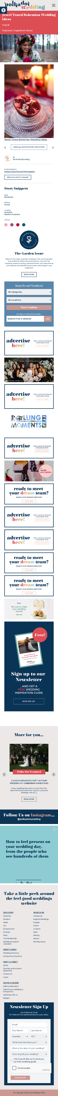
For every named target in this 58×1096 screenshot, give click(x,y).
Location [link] (36, 929)
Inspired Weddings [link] (41, 919)
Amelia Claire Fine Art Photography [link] (19, 172)
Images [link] (36, 922)
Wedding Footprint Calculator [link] (11, 943)
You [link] (4, 926)
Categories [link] (37, 916)
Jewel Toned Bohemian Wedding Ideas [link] (25, 139)
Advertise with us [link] (10, 995)
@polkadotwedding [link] (29, 819)
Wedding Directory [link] (11, 953)
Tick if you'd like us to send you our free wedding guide (28, 1060)
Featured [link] (7, 30)
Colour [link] (36, 926)
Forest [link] (7, 205)
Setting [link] (36, 935)
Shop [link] (5, 935)
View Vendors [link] (29, 307)
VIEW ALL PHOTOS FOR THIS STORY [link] (29, 147)
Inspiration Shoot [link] (23, 30)
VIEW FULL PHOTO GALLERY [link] (18, 177)
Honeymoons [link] (8, 929)
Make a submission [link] (11, 986)
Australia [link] (8, 212)
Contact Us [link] (7, 974)
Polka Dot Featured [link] (29, 771)
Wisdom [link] (6, 919)
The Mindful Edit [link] (10, 938)
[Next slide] (54, 774)
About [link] (5, 965)
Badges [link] (6, 998)
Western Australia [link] (12, 214)
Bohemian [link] (8, 197)
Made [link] (5, 922)
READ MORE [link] (29, 274)
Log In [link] (5, 977)
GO (47, 319)
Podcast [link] (6, 932)
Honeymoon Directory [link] (12, 956)
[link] (3, 10)
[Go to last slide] (4, 774)
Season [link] (36, 938)
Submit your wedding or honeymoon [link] (13, 990)
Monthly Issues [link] (39, 942)
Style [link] (35, 932)
